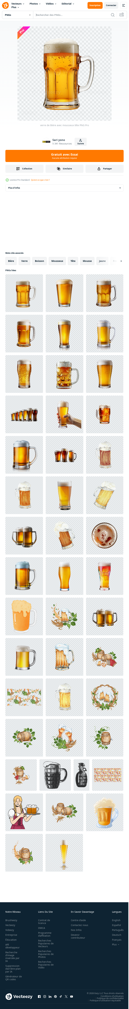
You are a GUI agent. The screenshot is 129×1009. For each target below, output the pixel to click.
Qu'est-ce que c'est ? (40, 179)
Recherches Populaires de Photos (45, 954)
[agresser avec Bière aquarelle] (64, 657)
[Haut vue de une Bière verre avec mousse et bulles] (104, 536)
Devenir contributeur (76, 936)
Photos (34, 3)
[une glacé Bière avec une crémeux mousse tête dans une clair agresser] (104, 333)
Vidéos (50, 3)
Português (115, 930)
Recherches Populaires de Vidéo (45, 964)
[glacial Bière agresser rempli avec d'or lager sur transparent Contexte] (24, 455)
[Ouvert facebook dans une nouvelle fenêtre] (39, 996)
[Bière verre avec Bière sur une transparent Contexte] (64, 576)
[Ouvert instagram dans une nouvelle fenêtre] (44, 996)
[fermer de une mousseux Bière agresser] (64, 374)
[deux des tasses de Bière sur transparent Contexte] (104, 616)
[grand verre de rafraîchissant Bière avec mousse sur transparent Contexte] (64, 495)
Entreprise (11, 934)
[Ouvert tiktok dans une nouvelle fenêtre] (60, 996)
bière (11, 261)
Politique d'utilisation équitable (102, 1000)
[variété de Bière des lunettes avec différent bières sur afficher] (24, 414)
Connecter (111, 5)
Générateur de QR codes (12, 978)
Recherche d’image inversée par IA (12, 957)
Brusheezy (11, 920)
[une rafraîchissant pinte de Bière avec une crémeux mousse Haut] (64, 293)
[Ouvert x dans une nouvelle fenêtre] (66, 996)
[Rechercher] (113, 15)
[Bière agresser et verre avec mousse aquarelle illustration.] (24, 616)
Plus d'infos (14, 187)
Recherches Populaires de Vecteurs (45, 943)
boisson (39, 261)
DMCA (40, 928)
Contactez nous (77, 925)
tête (73, 261)
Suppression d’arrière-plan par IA (13, 968)
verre (24, 261)
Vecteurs (16, 3)
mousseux (57, 261)
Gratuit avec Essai (64, 155)
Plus (13, 7)
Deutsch (114, 934)
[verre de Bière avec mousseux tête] (24, 293)
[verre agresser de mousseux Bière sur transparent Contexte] (24, 576)
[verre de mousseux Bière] (104, 812)
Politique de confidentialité (107, 998)
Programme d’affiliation (43, 934)
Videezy (9, 930)
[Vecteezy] (5, 5)
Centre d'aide (76, 920)
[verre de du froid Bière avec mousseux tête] (104, 576)
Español (114, 925)
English (114, 920)
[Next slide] (115, 261)
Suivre (80, 143)
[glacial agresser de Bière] (24, 333)
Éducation (11, 939)
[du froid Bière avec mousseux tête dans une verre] (24, 374)
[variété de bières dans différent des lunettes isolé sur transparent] (64, 455)
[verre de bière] (104, 293)
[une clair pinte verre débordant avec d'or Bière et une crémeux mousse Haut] (104, 374)
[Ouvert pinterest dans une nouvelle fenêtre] (55, 996)
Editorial (66, 3)
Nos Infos (74, 930)
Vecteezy (10, 925)
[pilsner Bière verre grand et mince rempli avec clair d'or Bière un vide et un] (64, 853)
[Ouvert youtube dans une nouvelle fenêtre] (71, 996)
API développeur (12, 946)
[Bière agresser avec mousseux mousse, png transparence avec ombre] (24, 657)
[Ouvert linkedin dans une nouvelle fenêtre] (50, 996)
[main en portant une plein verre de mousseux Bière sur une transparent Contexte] (64, 414)
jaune (102, 261)
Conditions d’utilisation (109, 995)
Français (114, 939)
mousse (87, 261)
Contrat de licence (43, 922)
